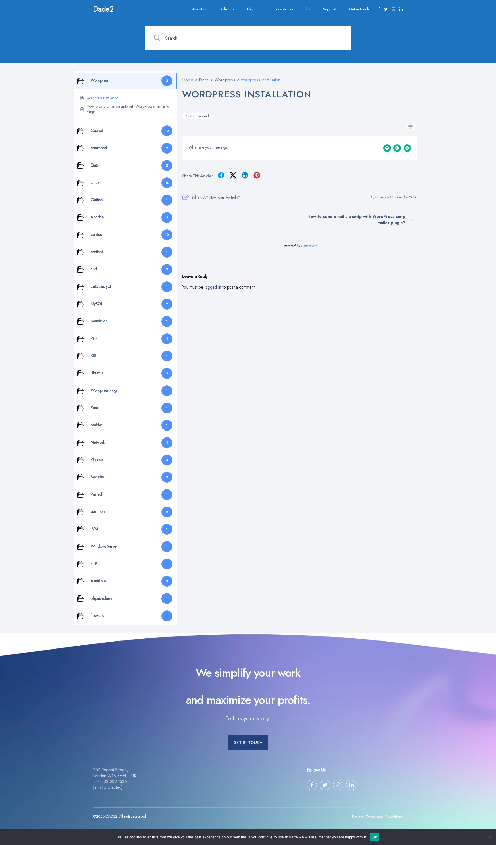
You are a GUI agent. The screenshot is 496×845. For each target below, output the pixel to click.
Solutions (227, 9)
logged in (213, 287)
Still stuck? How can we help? (215, 197)
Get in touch (359, 9)
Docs (204, 80)
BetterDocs (309, 245)
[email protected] (108, 787)
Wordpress (225, 80)
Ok (374, 837)
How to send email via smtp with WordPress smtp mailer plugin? (356, 220)
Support (329, 9)
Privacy (358, 817)
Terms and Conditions (384, 817)
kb (308, 9)
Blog (251, 9)
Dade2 (103, 9)
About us (199, 9)
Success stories (280, 9)
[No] (489, 837)
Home (187, 80)
